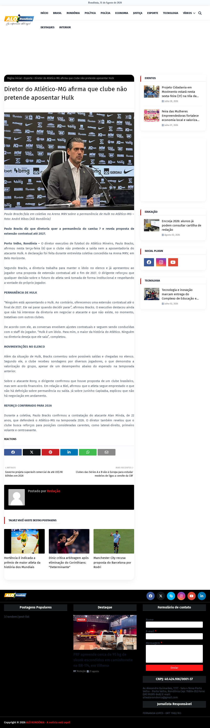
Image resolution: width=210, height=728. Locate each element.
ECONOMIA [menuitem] (121, 13)
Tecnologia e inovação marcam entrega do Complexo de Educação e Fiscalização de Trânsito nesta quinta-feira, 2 (179, 294)
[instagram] (161, 262)
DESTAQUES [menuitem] (47, 27)
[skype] (171, 596)
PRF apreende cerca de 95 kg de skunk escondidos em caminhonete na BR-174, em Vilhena (103, 660)
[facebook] (149, 262)
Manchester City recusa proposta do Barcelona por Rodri (112, 562)
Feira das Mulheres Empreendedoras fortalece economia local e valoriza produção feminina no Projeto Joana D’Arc (180, 116)
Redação (53, 491)
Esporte (28, 78)
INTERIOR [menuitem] (65, 27)
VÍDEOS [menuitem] (187, 13)
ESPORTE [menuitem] (152, 13)
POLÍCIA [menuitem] (105, 13)
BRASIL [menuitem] (57, 13)
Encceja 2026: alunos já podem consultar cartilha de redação (181, 225)
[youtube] (173, 262)
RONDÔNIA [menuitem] (73, 13)
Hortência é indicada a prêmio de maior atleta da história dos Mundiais (22, 562)
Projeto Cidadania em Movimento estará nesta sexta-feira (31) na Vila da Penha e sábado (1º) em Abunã (179, 92)
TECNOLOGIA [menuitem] (170, 13)
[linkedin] (202, 596)
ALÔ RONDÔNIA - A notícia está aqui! (48, 722)
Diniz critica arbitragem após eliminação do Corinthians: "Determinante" (69, 562)
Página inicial (14, 78)
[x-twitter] (161, 596)
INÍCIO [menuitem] (44, 13)
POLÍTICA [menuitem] (90, 13)
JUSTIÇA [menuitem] (137, 13)
